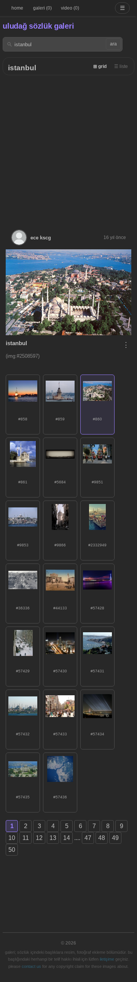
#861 (22, 482)
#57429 (23, 671)
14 (66, 838)
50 (11, 849)
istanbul (22, 68)
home (17, 8)
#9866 (60, 545)
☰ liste (121, 66)
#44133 (60, 608)
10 (11, 838)
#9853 (23, 545)
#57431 (97, 671)
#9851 (97, 482)
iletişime (107, 959)
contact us (31, 966)
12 (39, 838)
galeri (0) (42, 8)
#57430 (60, 671)
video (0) (70, 8)
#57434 (97, 734)
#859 (60, 419)
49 (115, 838)
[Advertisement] (68, 147)
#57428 (97, 608)
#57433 (60, 734)
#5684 (60, 482)
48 (101, 838)
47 (87, 838)
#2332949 (97, 545)
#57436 (60, 797)
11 (25, 838)
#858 (22, 419)
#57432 (23, 734)
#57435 (23, 797)
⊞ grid (100, 66)
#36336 (23, 608)
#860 (97, 419)
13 (52, 838)
